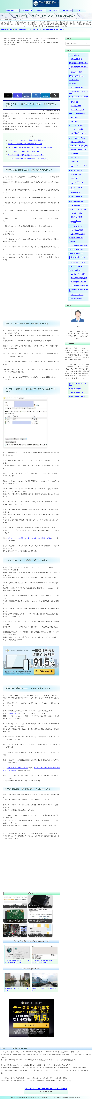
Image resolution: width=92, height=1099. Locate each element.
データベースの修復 (77, 129)
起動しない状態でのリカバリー (78, 257)
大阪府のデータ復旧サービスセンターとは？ (17, 989)
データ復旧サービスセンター (78, 63)
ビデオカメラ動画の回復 (78, 149)
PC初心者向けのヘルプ (76, 298)
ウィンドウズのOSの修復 (79, 245)
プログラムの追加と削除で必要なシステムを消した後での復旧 (44, 961)
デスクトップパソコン (76, 76)
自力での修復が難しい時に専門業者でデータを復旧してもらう (31, 158)
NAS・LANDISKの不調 (77, 113)
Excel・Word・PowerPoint (75, 221)
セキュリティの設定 (77, 295)
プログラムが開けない (78, 230)
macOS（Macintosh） (76, 249)
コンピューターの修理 (78, 274)
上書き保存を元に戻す (78, 234)
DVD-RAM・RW (76, 174)
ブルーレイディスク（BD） (76, 182)
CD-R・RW (74, 178)
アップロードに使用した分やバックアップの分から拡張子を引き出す (30, 147)
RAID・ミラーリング (77, 110)
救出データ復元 (14, 713)
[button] (54, 95)
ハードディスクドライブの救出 (78, 97)
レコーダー (74, 153)
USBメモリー (75, 161)
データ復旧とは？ (75, 55)
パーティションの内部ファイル (78, 92)
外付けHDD (74, 102)
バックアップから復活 (76, 266)
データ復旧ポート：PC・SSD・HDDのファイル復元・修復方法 (46, 1089)
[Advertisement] (31, 69)
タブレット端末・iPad (78, 142)
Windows (72, 241)
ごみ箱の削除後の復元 (78, 205)
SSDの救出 (72, 83)
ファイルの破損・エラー (77, 226)
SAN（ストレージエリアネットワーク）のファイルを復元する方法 (29, 538)
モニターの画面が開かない (79, 285)
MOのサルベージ (76, 192)
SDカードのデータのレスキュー (78, 165)
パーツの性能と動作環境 (78, 282)
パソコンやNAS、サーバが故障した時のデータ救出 (24, 151)
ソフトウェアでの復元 (76, 238)
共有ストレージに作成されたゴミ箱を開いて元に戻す (25, 144)
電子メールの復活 (76, 217)
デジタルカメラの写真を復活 (78, 146)
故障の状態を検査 (76, 59)
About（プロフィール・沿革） (77, 384)
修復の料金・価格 (76, 72)
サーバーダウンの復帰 (76, 125)
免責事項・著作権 (75, 389)
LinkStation (74, 121)
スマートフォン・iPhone (77, 138)
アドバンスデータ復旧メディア (17, 768)
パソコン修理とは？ (75, 270)
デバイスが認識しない (76, 196)
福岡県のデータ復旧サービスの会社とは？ (44, 989)
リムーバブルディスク (76, 170)
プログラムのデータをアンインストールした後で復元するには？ (17, 961)
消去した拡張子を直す (76, 201)
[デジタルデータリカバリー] (31, 675)
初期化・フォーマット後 (78, 209)
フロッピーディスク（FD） (76, 188)
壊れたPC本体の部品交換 (79, 278)
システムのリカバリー (78, 262)
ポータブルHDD (76, 106)
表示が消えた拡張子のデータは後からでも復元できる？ (26, 155)
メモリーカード (74, 157)
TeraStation (74, 117)
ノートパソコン (74, 80)
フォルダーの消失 (76, 213)
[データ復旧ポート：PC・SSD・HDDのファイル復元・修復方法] (46, 3)
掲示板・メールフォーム (77, 396)
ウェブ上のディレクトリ (78, 133)
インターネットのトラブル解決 (78, 290)
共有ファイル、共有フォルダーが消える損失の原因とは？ (26, 140)
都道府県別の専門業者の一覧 (78, 67)
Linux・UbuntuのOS (76, 253)
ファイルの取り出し (77, 87)
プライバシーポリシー (76, 392)
